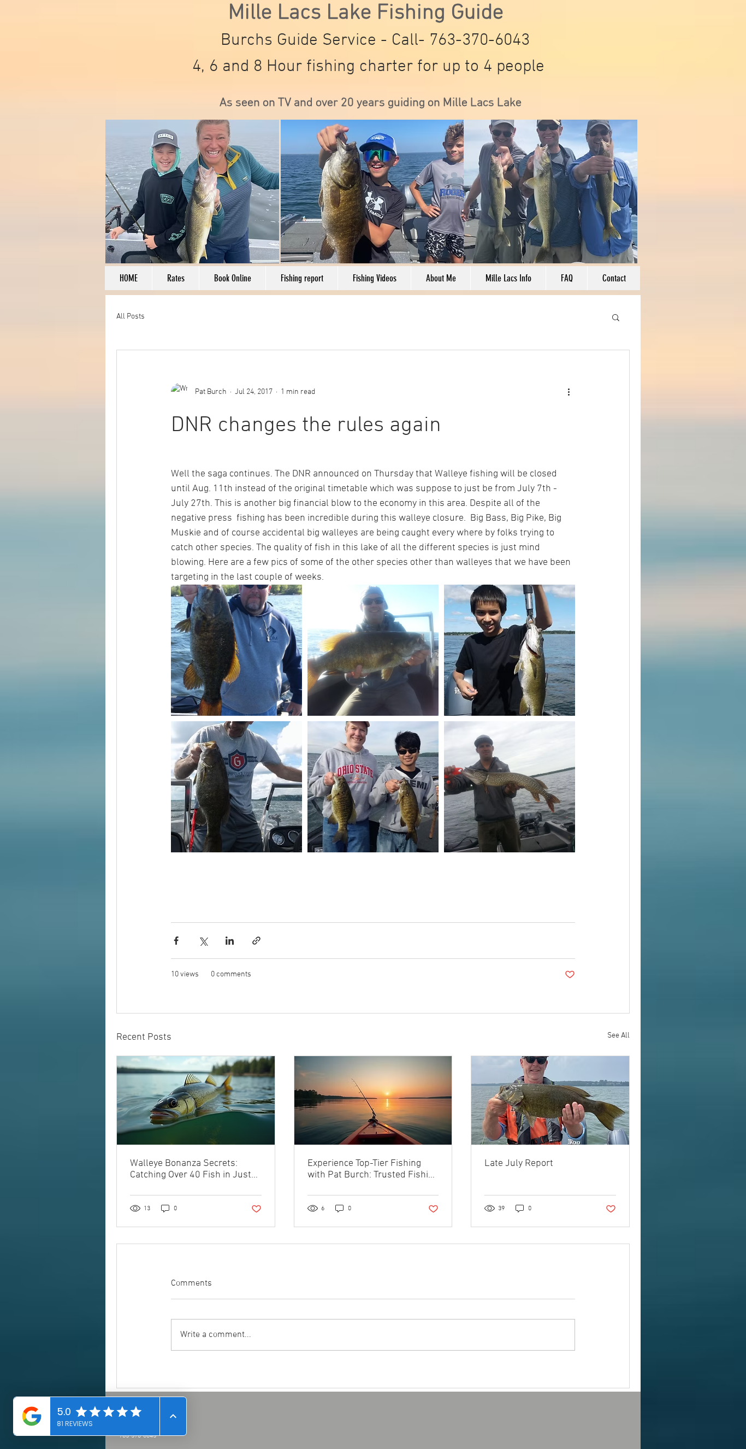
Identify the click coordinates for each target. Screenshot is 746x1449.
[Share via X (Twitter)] (203, 940)
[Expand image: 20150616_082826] (373, 650)
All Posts (130, 316)
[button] (616, 317)
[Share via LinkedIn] (229, 940)
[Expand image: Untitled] (509, 650)
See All (618, 1035)
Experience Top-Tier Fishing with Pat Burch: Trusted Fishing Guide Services (373, 1169)
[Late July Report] (550, 1100)
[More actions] (568, 391)
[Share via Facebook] (176, 940)
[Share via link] (256, 940)
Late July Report (518, 1163)
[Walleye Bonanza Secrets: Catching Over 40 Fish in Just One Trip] (196, 1100)
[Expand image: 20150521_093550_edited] (236, 650)
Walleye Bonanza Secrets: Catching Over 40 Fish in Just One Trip (190, 1169)
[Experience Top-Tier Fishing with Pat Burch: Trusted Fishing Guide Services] (373, 1100)
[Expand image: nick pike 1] (509, 786)
